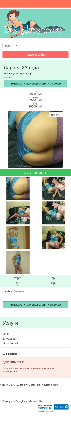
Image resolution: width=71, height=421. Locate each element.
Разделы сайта (35, 55)
